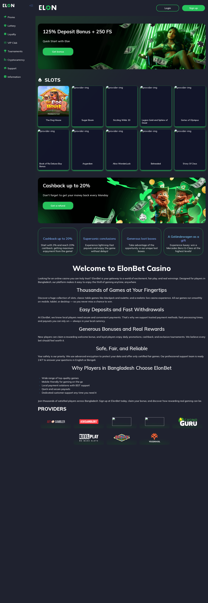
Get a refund (58, 205)
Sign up (193, 8)
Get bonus (58, 51)
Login (168, 8)
